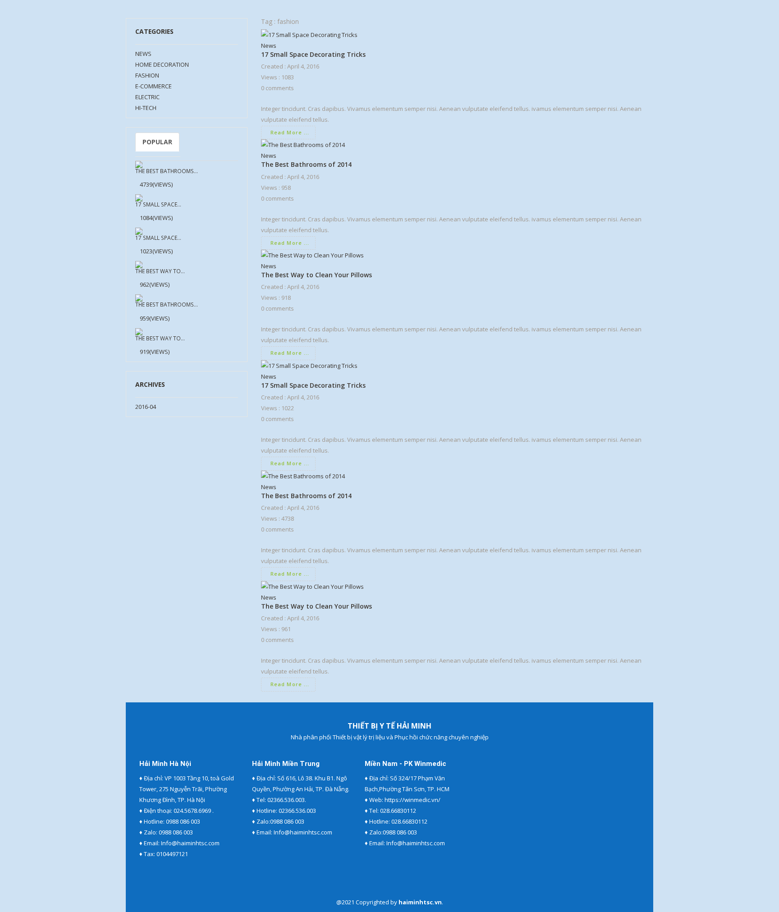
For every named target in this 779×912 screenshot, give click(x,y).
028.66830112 (398, 811)
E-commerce (153, 86)
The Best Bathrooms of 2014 (306, 164)
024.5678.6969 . (194, 811)
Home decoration (162, 64)
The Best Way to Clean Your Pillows (316, 274)
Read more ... (289, 132)
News (143, 54)
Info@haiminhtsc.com (190, 843)
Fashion (147, 75)
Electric (147, 97)
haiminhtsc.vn (420, 902)
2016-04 (145, 407)
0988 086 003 (183, 821)
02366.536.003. (286, 800)
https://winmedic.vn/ (412, 800)
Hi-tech (145, 108)
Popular (157, 141)
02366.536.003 (297, 811)
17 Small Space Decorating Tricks (313, 54)
